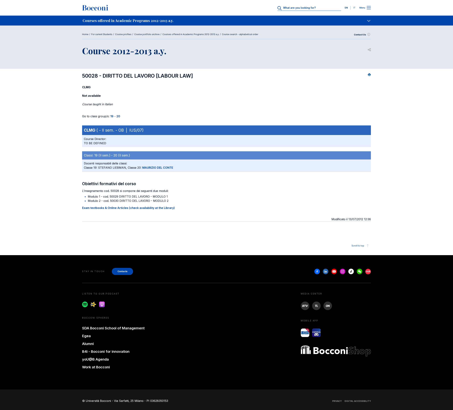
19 (111, 116)
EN (346, 7)
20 (118, 116)
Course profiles (123, 34)
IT (354, 7)
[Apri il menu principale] (369, 7)
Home (85, 34)
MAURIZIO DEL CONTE (157, 167)
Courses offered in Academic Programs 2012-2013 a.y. (190, 34)
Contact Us (360, 34)
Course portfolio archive (147, 34)
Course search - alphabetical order (240, 34)
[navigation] (226, 21)
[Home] (95, 7)
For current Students (101, 34)
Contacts (122, 271)
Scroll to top (358, 245)
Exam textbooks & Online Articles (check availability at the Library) (128, 208)
